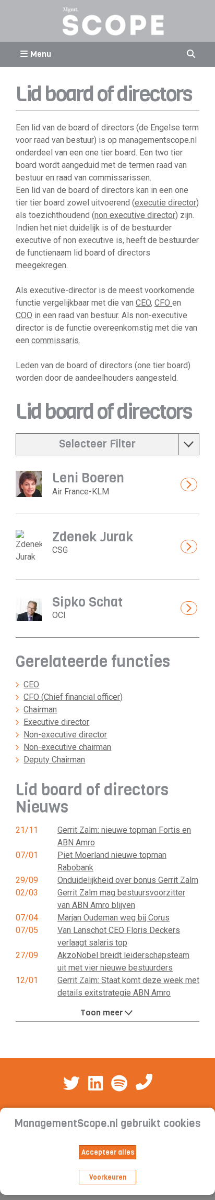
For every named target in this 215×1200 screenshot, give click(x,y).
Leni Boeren (88, 478)
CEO (143, 303)
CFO (163, 303)
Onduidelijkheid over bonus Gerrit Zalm (127, 880)
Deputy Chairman (54, 760)
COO (24, 315)
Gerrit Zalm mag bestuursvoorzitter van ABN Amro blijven (121, 899)
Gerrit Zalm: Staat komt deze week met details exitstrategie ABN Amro (128, 986)
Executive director (56, 722)
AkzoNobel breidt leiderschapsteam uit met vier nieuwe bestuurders (123, 961)
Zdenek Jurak (92, 537)
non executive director (134, 215)
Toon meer (101, 1012)
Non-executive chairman (67, 747)
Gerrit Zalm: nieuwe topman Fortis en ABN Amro (124, 836)
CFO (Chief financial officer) (73, 697)
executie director (165, 203)
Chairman (40, 709)
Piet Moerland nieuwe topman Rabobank (111, 861)
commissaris (55, 340)
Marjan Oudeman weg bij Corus (113, 918)
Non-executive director (65, 735)
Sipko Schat (87, 602)
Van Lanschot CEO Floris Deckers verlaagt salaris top (118, 936)
